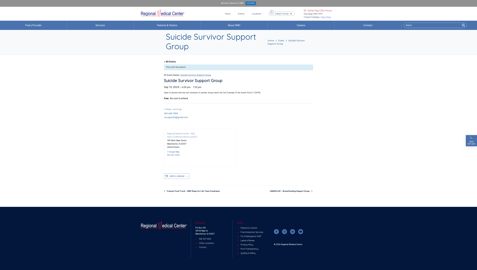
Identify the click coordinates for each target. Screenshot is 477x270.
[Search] (462, 25)
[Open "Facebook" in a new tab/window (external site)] (276, 231)
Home (271, 40)
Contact (367, 25)
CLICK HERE (251, 3)
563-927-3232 (173, 155)
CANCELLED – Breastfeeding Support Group (290, 191)
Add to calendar (177, 176)
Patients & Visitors (167, 25)
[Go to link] (162, 16)
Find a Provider (33, 25)
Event (281, 40)
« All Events (170, 61)
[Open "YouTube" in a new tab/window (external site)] (300, 231)
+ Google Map (173, 152)
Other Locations (206, 243)
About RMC (234, 25)
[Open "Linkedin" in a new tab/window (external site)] (292, 231)
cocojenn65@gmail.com (176, 117)
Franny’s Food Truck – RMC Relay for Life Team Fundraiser (193, 191)
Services (100, 25)
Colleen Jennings (173, 109)
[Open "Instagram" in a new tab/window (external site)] (284, 231)
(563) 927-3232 (471, 143)
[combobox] (435, 25)
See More (326, 17)
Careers (301, 25)
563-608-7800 (171, 113)
